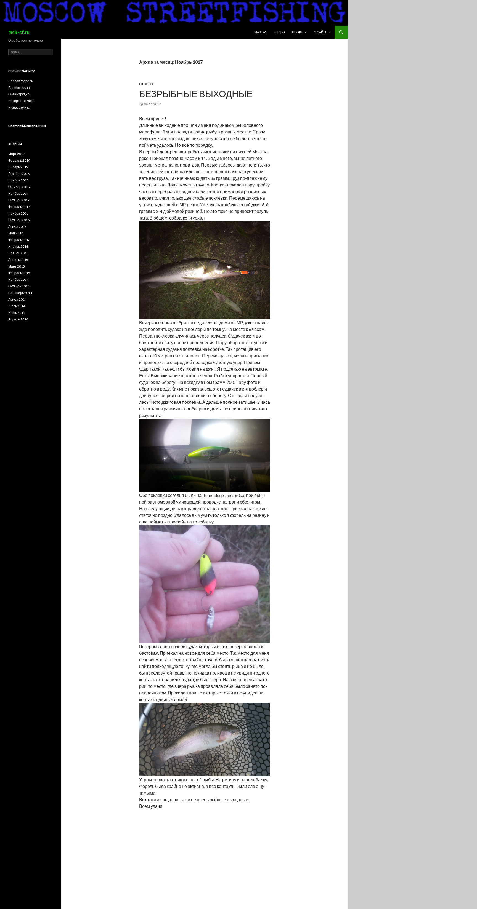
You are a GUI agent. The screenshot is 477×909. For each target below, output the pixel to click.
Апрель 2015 (18, 260)
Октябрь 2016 (19, 220)
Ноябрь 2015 (18, 253)
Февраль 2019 (19, 160)
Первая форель (20, 81)
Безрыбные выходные (196, 93)
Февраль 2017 (19, 207)
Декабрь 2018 (19, 174)
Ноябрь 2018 (18, 180)
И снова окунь (19, 107)
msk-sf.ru (19, 32)
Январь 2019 (18, 167)
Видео (279, 32)
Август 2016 (17, 226)
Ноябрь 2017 (18, 193)
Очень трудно (19, 94)
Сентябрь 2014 (20, 293)
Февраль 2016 (19, 240)
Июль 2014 (16, 306)
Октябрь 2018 (19, 187)
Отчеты (146, 84)
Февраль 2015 (19, 273)
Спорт (297, 32)
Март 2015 (16, 266)
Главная (260, 32)
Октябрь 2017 (19, 200)
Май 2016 (15, 233)
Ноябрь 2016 (18, 213)
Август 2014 (17, 299)
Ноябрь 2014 (18, 279)
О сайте (320, 32)
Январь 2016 (18, 246)
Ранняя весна (19, 87)
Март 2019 (16, 154)
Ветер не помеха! (22, 101)
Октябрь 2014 (19, 286)
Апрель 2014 (18, 319)
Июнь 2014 (16, 313)
